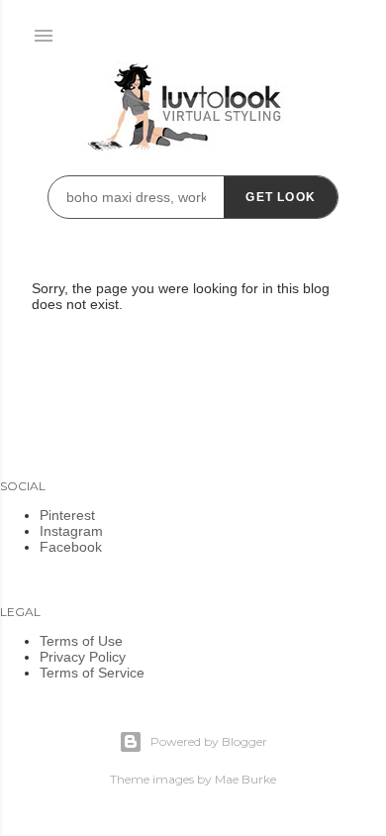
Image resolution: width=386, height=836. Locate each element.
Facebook (71, 547)
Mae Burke (245, 779)
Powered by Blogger (208, 741)
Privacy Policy (83, 657)
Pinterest (67, 515)
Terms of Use (81, 641)
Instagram (71, 531)
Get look (280, 197)
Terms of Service (92, 672)
